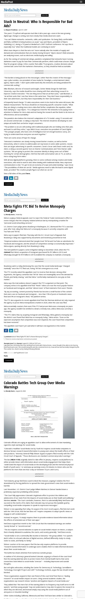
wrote (13, 500)
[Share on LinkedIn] (11, 178)
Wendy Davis (10, 214)
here (28, 173)
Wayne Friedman (12, 30)
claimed (7, 252)
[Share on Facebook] (6, 178)
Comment (8, 184)
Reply (6, 356)
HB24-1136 (15, 459)
